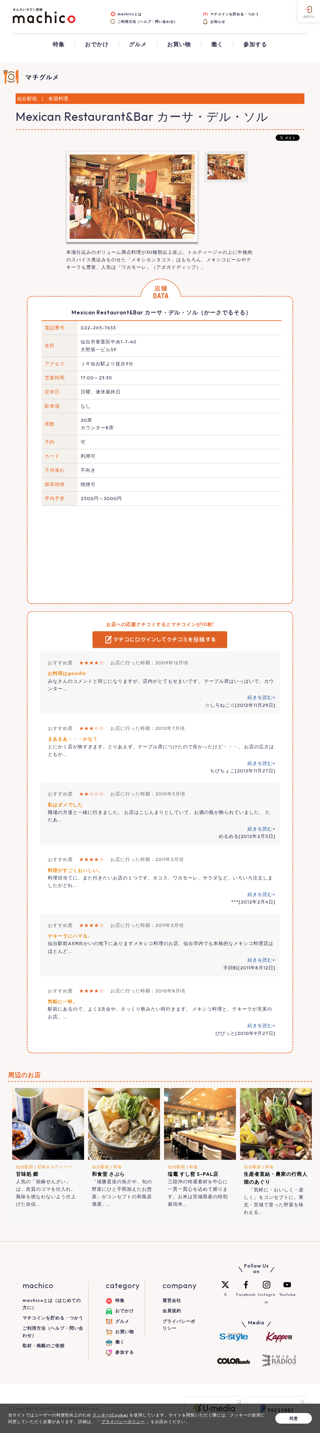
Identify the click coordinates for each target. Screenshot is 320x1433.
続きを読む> (261, 697)
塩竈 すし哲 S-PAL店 (193, 1174)
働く (217, 44)
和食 (117, 1166)
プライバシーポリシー (123, 1421)
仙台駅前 (24, 1166)
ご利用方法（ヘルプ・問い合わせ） (148, 21)
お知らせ (217, 21)
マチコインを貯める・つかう (234, 14)
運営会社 (171, 1300)
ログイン (308, 17)
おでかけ (97, 44)
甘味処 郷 (27, 1174)
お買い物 (179, 44)
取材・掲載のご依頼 (43, 1345)
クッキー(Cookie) (110, 1414)
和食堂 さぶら (108, 1174)
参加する (255, 44)
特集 (59, 44)
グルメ (138, 44)
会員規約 (171, 1310)
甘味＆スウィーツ (54, 1166)
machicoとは (130, 14)
